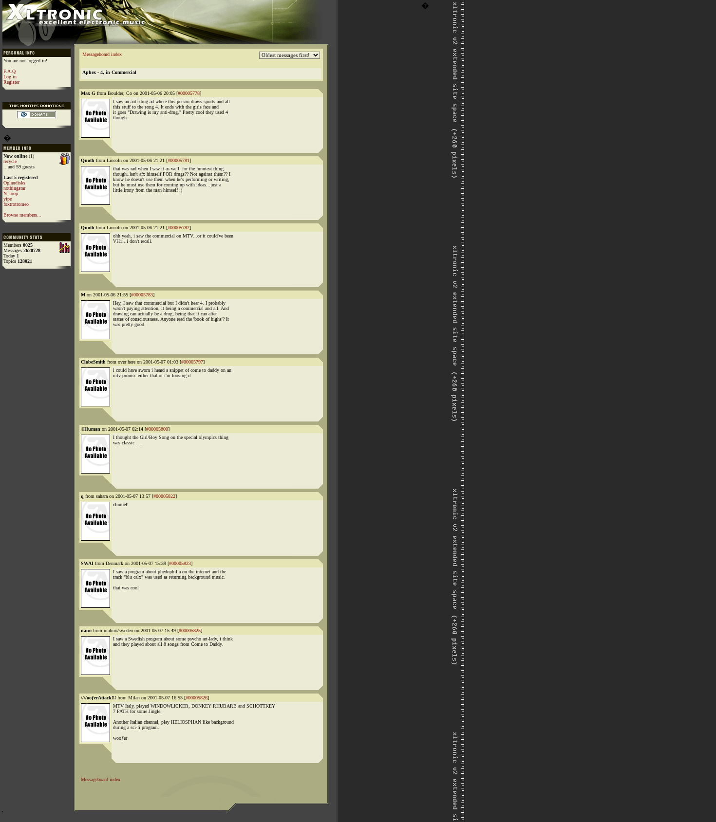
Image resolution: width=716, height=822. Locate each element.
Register (11, 82)
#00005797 (192, 362)
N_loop (10, 193)
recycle (10, 161)
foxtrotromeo (16, 204)
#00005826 (196, 697)
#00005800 (157, 429)
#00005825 (190, 630)
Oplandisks (14, 182)
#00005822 (164, 496)
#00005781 (178, 160)
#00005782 (178, 227)
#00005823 (180, 563)
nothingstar (14, 188)
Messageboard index (102, 54)
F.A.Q (9, 71)
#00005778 (189, 93)
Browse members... (22, 215)
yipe (7, 198)
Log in (10, 76)
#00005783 (142, 294)
